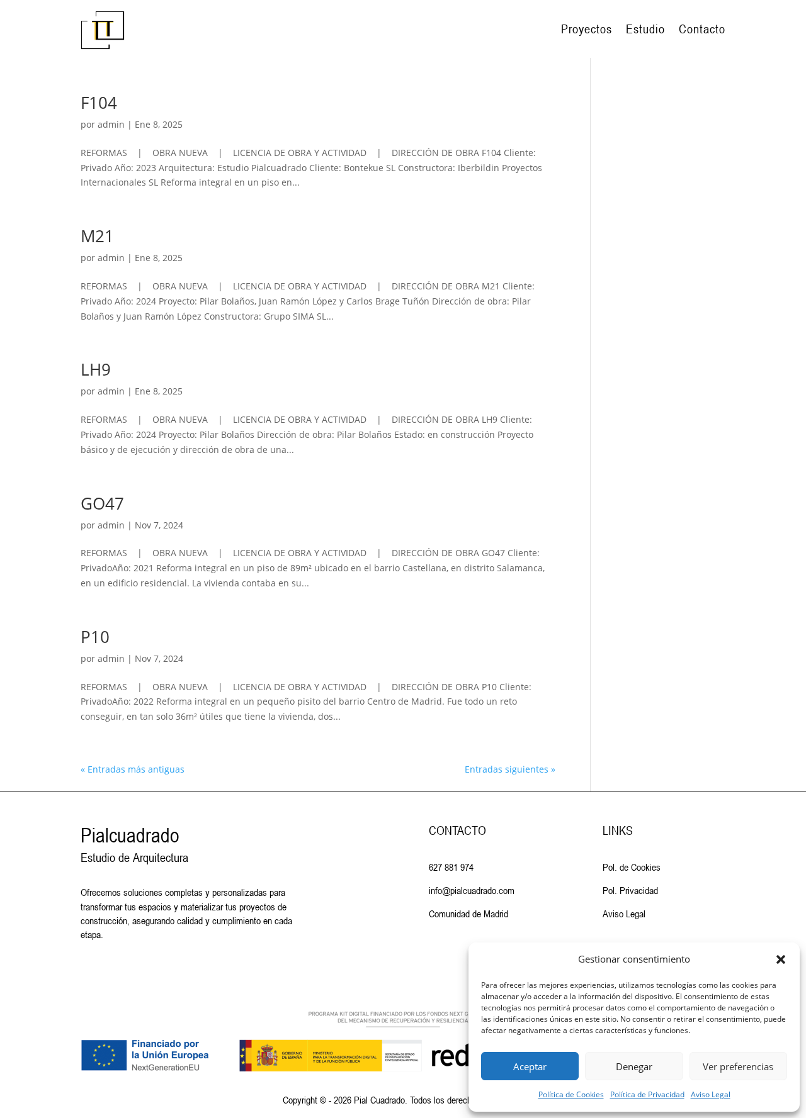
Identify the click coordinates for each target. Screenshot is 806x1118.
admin (111, 124)
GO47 (102, 503)
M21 (97, 236)
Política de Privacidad (647, 1094)
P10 (95, 636)
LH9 (96, 369)
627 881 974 (451, 867)
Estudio (645, 28)
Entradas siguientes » (510, 769)
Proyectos (586, 28)
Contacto (702, 28)
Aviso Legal (710, 1094)
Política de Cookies (571, 1094)
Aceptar (530, 1066)
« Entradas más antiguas (132, 769)
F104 (99, 102)
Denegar (634, 1066)
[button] (781, 959)
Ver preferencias (738, 1066)
